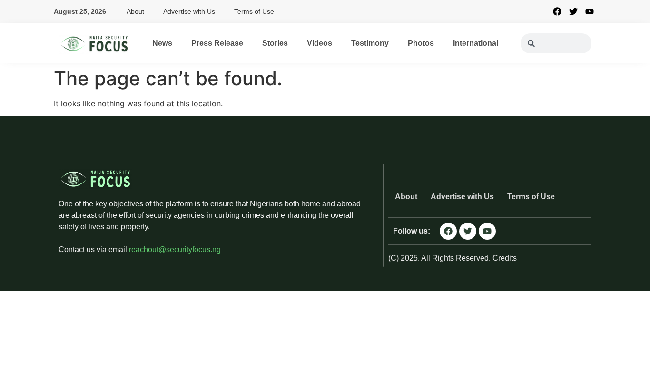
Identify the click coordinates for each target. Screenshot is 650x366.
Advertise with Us (189, 11)
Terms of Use (254, 11)
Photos (421, 43)
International (475, 43)
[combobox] (556, 43)
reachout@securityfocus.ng (175, 249)
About (135, 11)
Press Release (217, 43)
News (162, 43)
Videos (319, 43)
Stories (275, 43)
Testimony (370, 43)
